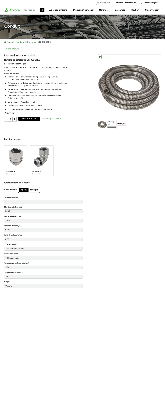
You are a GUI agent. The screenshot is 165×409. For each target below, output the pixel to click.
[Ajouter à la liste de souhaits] (100, 57)
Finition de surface (11, 254)
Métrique (34, 190)
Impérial (23, 190)
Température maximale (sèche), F (16, 263)
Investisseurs (130, 3)
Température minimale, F (13, 272)
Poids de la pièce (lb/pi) (13, 235)
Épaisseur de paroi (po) (12, 226)
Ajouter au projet (29, 119)
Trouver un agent (151, 3)
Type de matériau (10, 244)
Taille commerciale (11, 198)
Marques (7, 282)
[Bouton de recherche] (42, 10)
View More (9, 113)
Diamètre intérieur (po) (12, 216)
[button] (59, 10)
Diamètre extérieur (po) (13, 207)
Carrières (119, 3)
